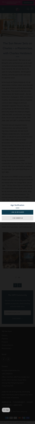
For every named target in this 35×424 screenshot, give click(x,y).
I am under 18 (17, 218)
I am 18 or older (17, 212)
